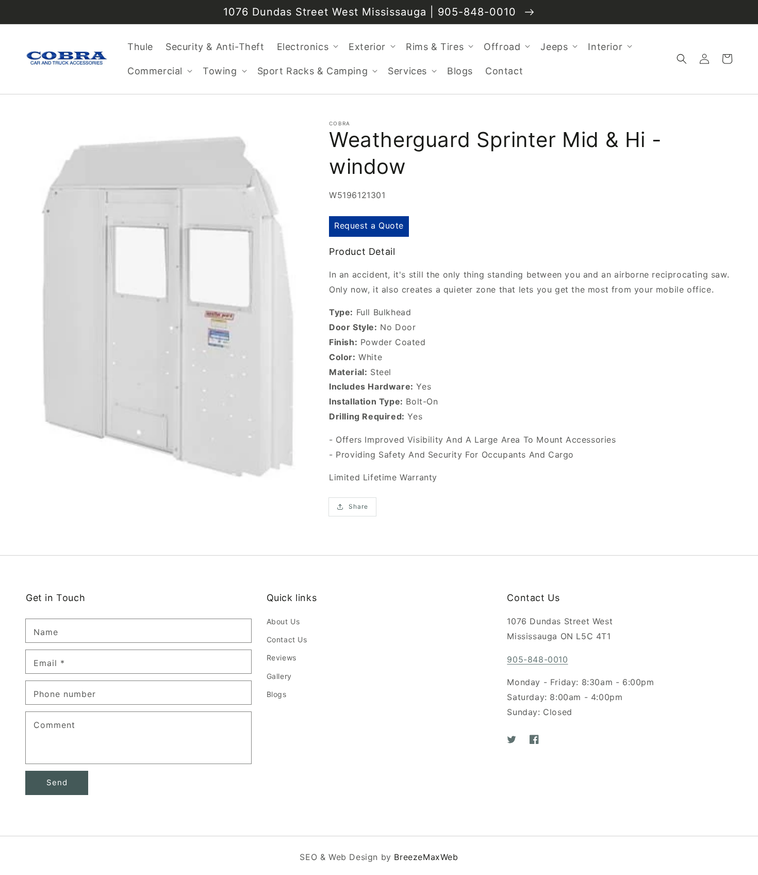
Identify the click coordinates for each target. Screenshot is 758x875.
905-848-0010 (537, 659)
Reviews (281, 657)
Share (358, 506)
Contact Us (287, 639)
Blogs (277, 694)
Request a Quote (369, 225)
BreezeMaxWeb (426, 857)
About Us (283, 621)
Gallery (279, 676)
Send (57, 782)
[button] (681, 58)
